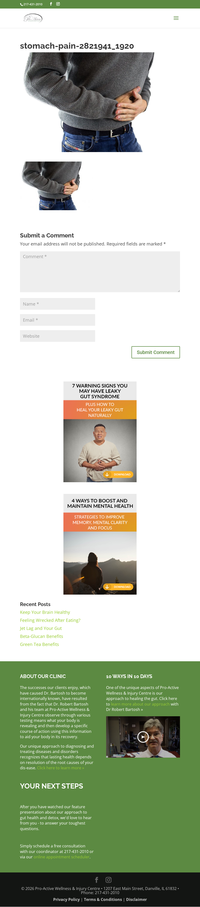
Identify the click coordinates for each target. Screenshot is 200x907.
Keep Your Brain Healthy (45, 612)
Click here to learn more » (60, 768)
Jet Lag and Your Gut (41, 628)
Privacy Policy (66, 899)
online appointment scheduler (62, 857)
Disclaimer (136, 899)
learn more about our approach (140, 704)
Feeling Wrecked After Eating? (50, 620)
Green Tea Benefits (39, 644)
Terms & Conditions (103, 899)
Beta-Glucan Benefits (41, 636)
